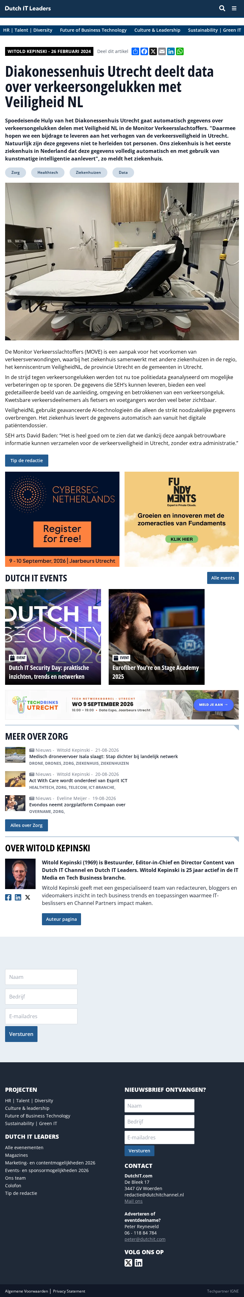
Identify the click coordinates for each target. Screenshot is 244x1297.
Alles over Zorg (26, 825)
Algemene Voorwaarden (27, 1291)
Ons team (15, 1178)
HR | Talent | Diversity (29, 1100)
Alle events (223, 578)
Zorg (15, 172)
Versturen (21, 1034)
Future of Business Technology (37, 1116)
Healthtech (47, 172)
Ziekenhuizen (88, 172)
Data (123, 172)
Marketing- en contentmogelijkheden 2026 (50, 1163)
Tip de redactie (26, 460)
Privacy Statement (69, 1291)
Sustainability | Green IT (31, 1123)
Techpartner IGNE (223, 1291)
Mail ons (134, 1201)
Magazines (16, 1155)
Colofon (13, 1185)
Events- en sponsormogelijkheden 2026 (47, 1170)
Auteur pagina (61, 919)
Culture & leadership (27, 1108)
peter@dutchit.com (145, 1239)
